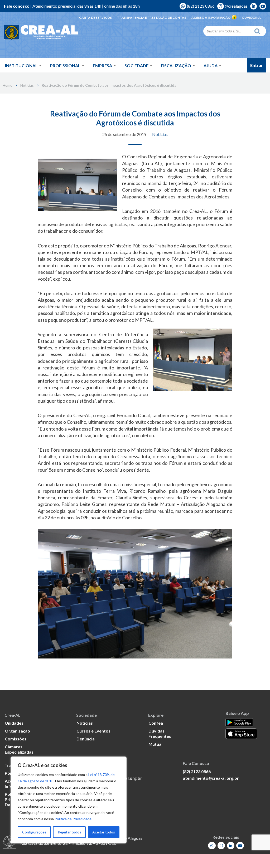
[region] (69, 800)
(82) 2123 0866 (200, 6)
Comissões (15, 738)
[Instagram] (221, 846)
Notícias (27, 85)
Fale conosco (17, 5)
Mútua (154, 743)
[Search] (258, 31)
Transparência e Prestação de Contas (151, 17)
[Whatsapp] (212, 846)
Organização (17, 730)
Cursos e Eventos (93, 730)
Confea (155, 722)
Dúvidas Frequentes (159, 733)
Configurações (34, 832)
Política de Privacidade (73, 819)
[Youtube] (240, 846)
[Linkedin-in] (231, 846)
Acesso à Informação (210, 17)
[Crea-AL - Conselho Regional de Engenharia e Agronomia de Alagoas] (41, 33)
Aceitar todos (103, 832)
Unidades (14, 722)
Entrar (256, 65)
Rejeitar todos (69, 832)
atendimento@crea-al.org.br (211, 777)
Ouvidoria (251, 17)
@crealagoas (236, 6)
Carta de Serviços (95, 17)
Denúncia (85, 738)
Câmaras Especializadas (19, 749)
